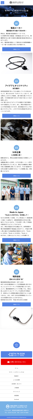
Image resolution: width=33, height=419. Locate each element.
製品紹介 (16, 376)
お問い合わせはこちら (18, 362)
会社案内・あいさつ (16, 383)
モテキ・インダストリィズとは (16, 372)
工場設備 (16, 387)
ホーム (16, 368)
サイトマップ (16, 391)
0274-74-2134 (17, 354)
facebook (16, 399)
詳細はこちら (16, 49)
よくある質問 (16, 380)
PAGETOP (16, 345)
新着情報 (16, 395)
